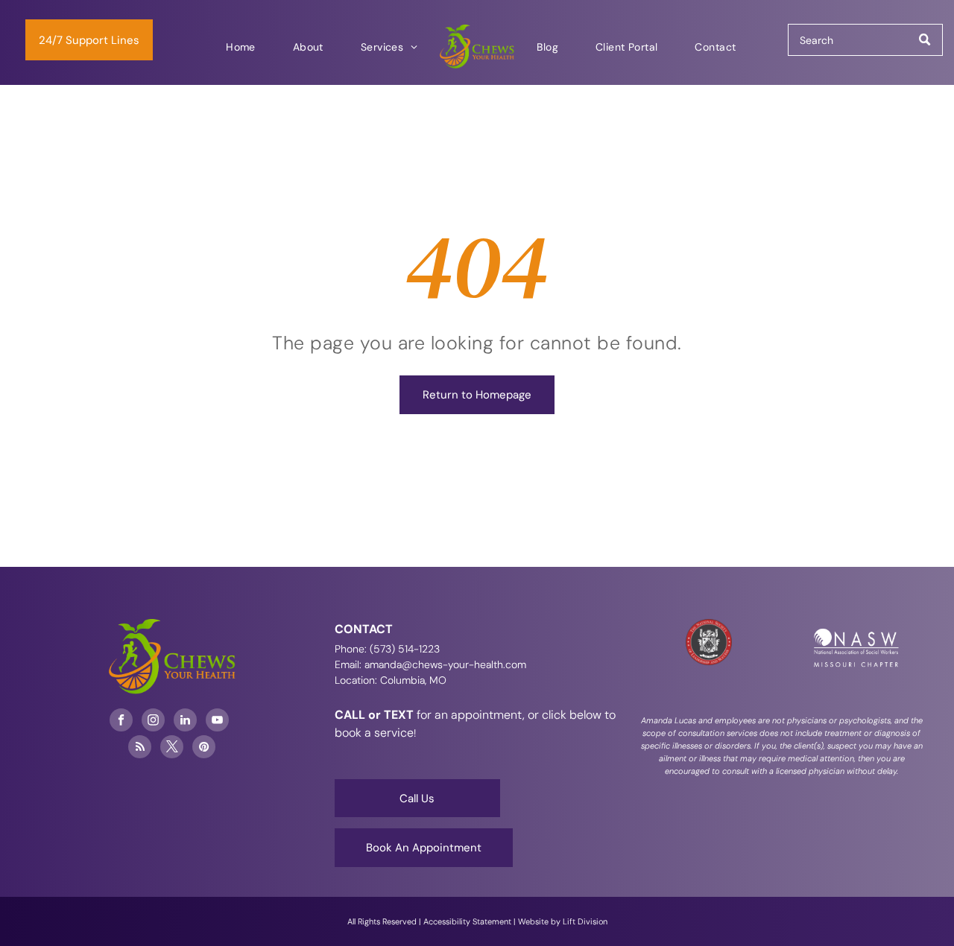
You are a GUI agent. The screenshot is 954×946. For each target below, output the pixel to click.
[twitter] (171, 748)
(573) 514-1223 (405, 648)
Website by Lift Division (562, 921)
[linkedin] (185, 721)
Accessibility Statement (467, 921)
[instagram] (153, 721)
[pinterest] (203, 748)
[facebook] (121, 721)
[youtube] (217, 721)
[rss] (139, 748)
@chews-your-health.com (464, 664)
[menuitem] (240, 47)
